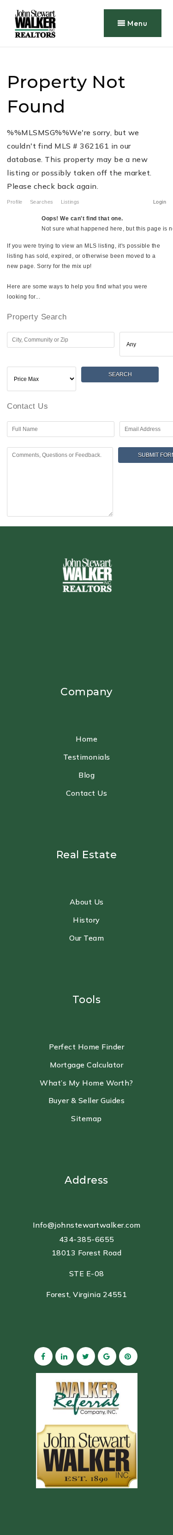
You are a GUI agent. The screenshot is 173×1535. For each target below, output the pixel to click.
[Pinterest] (126, 1356)
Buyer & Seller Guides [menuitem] (86, 1100)
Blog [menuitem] (86, 775)
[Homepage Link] (86, 573)
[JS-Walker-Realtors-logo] (35, 22)
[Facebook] (42, 1356)
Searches (42, 202)
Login (160, 202)
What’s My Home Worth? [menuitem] (86, 1082)
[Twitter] (84, 1356)
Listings (70, 202)
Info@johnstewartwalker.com (87, 1224)
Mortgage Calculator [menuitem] (87, 1064)
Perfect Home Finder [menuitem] (87, 1046)
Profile (15, 202)
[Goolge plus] (105, 1356)
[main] (86, 286)
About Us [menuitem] (87, 901)
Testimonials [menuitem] (86, 756)
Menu (136, 23)
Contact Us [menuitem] (86, 793)
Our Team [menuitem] (86, 937)
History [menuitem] (86, 919)
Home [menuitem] (86, 738)
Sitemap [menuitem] (86, 1118)
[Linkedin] (63, 1356)
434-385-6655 (86, 1239)
